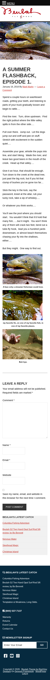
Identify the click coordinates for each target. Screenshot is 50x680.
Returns (6, 621)
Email (6, 460)
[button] (4, 3)
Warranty (7, 617)
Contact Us (8, 629)
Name (7, 445)
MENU (11, 3)
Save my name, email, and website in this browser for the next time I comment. (24, 496)
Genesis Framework (24, 671)
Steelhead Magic (11, 545)
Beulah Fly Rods (21, 14)
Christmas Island (10, 552)
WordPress (40, 671)
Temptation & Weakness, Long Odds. (20, 602)
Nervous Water (10, 539)
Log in (25, 673)
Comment (9, 400)
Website (7, 475)
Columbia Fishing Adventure (16, 523)
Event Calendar (10, 625)
